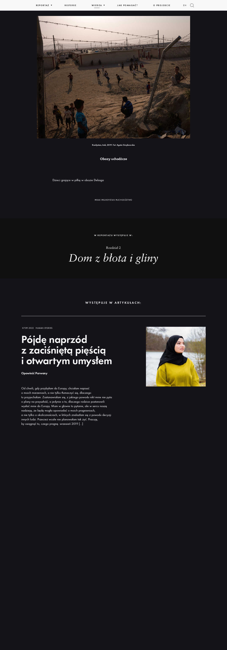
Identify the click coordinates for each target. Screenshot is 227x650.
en (185, 5)
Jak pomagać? (127, 5)
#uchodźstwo (124, 200)
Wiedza (97, 5)
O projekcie (161, 5)
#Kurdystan (108, 200)
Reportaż (42, 5)
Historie (70, 5)
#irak (98, 200)
